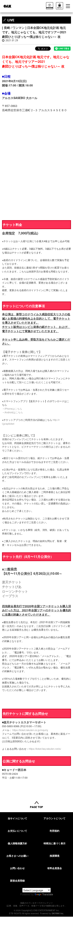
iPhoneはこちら (13, 408)
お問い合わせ (17, 868)
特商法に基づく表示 (54, 843)
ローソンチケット (15, 591)
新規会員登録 (17, 880)
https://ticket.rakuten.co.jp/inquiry (30, 730)
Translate (47, 894)
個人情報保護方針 (17, 843)
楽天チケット (11, 582)
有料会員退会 (54, 868)
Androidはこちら (13, 412)
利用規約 (54, 831)
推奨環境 (54, 856)
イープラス (10, 595)
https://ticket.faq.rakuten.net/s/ (45, 748)
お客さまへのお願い (17, 856)
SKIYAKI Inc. (58, 913)
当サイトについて (17, 818)
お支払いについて (17, 831)
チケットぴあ (11, 586)
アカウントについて (54, 818)
